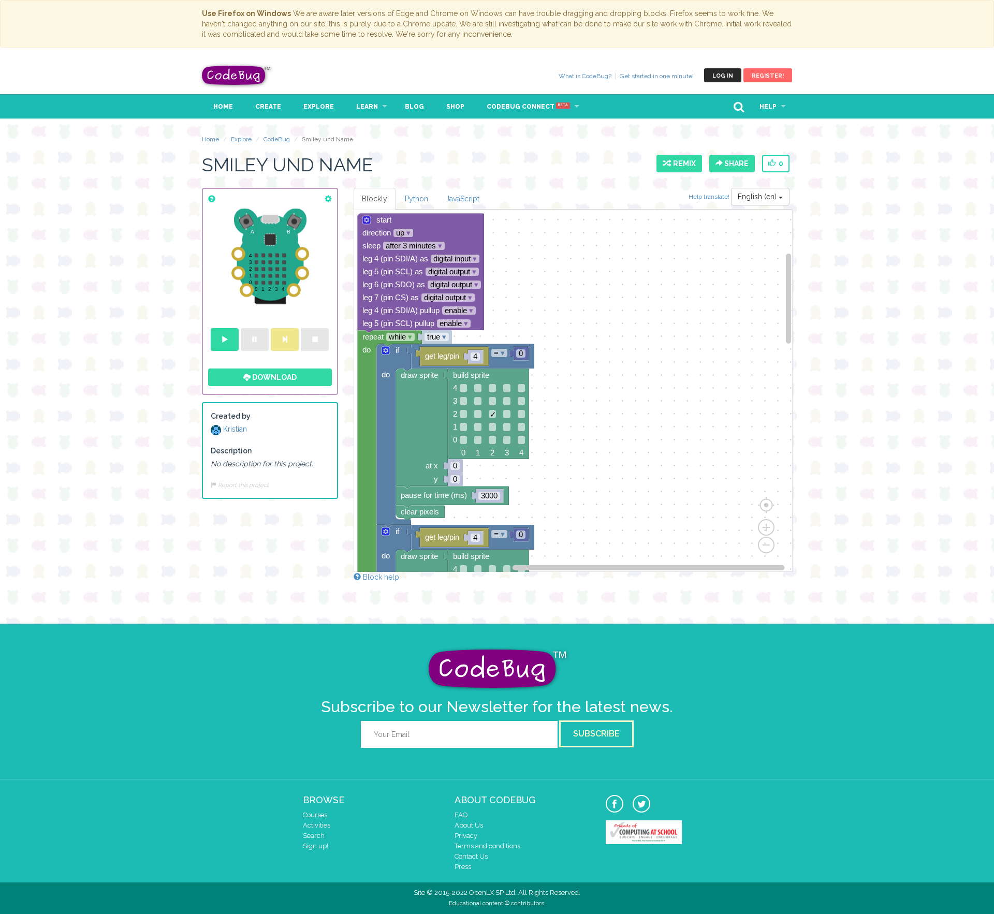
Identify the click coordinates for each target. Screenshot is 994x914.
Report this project (242, 485)
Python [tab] (416, 199)
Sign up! (315, 846)
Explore (318, 106)
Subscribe (596, 734)
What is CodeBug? (585, 76)
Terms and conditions (487, 846)
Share (736, 163)
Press (463, 867)
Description (231, 451)
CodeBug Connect (527, 106)
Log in (722, 75)
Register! (768, 75)
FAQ (461, 815)
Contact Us (471, 856)
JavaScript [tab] (462, 199)
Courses (315, 815)
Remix (683, 163)
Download (274, 377)
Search (314, 835)
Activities (316, 825)
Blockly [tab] (374, 199)
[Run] (225, 339)
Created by (231, 416)
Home (223, 106)
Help (768, 106)
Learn (367, 106)
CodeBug (236, 75)
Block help (380, 577)
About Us (469, 825)
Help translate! (710, 196)
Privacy (466, 835)
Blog (414, 106)
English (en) (758, 197)
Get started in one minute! (657, 76)
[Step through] (285, 339)
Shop (455, 106)
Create (268, 106)
